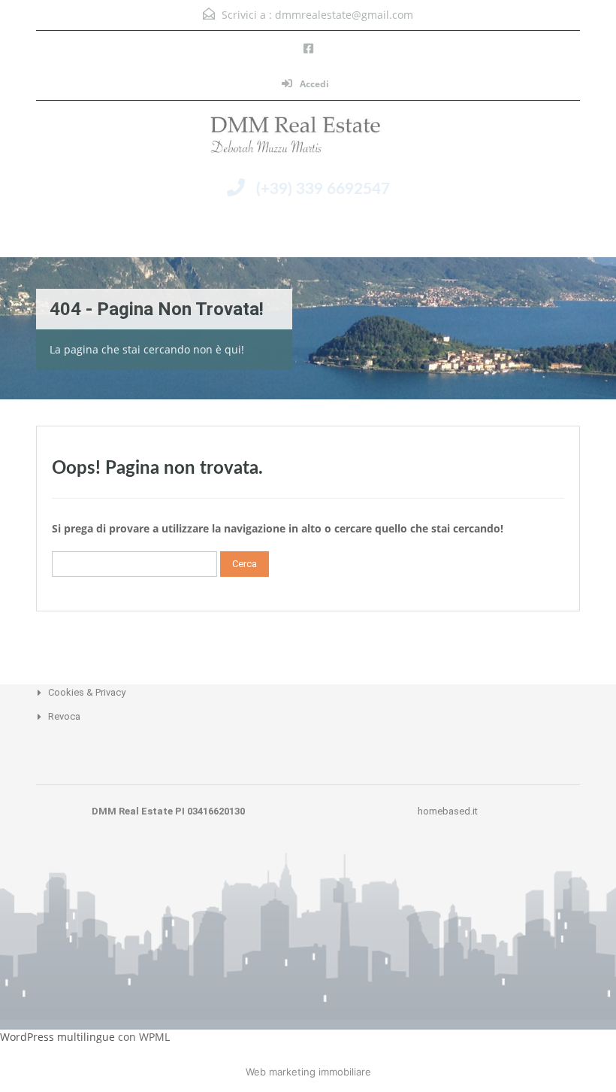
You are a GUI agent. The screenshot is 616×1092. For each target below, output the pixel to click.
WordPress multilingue (57, 1037)
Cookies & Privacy (86, 692)
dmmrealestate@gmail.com (344, 15)
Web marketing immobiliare (308, 1072)
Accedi (313, 83)
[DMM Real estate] (308, 138)
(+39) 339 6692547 (323, 189)
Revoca (64, 716)
